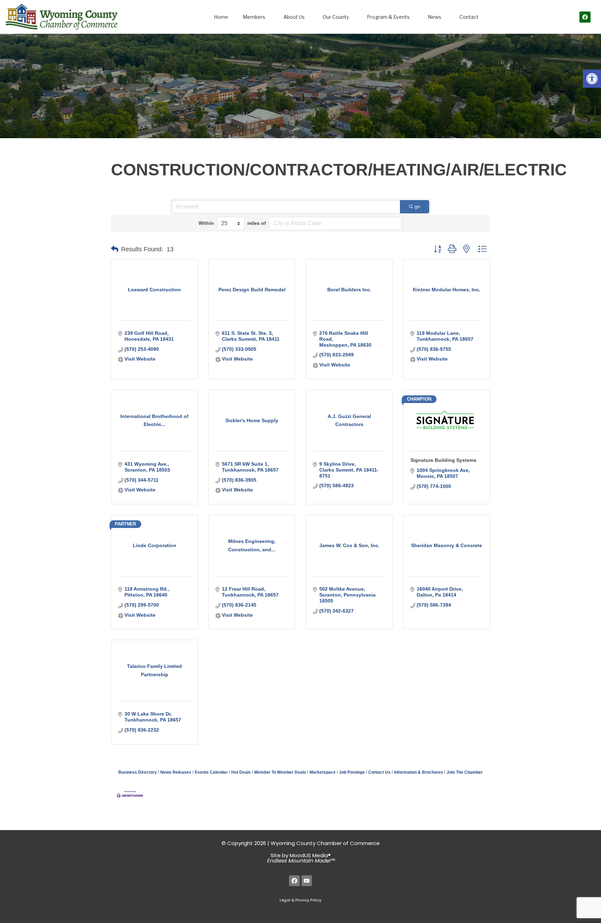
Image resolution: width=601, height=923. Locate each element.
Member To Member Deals (280, 772)
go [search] (417, 206)
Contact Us (379, 772)
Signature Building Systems (443, 460)
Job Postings (352, 772)
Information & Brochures (418, 772)
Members (254, 17)
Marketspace (323, 772)
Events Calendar (211, 772)
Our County (336, 17)
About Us (294, 17)
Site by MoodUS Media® (301, 858)
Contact (469, 17)
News (434, 17)
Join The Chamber (465, 772)
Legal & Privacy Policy (300, 900)
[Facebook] (585, 17)
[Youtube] (307, 880)
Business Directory (137, 772)
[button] (592, 79)
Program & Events (388, 17)
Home (221, 17)
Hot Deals (241, 772)
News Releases (175, 772)
